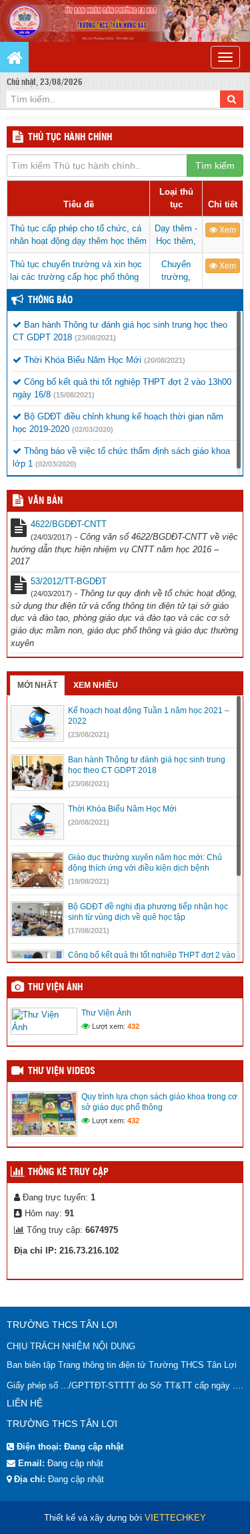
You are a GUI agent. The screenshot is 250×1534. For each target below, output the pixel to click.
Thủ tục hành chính (70, 137)
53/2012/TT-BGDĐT (69, 581)
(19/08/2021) (88, 881)
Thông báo (50, 300)
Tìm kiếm (215, 165)
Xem (226, 230)
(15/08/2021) (74, 395)
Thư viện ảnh (55, 987)
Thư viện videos (61, 1071)
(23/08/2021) (95, 338)
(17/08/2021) (88, 930)
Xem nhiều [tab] (95, 685)
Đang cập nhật (75, 1463)
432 (133, 1026)
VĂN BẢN (45, 501)
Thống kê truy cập (68, 1172)
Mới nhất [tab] (37, 685)
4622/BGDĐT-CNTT (69, 524)
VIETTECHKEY (175, 1518)
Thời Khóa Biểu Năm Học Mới (81, 360)
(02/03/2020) (92, 429)
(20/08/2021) (164, 360)
